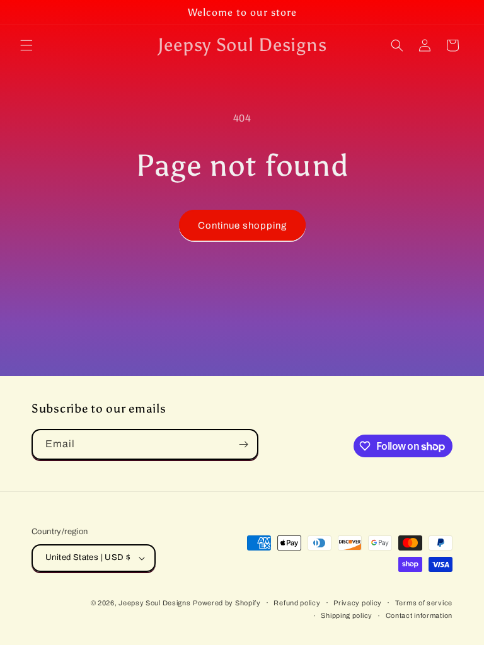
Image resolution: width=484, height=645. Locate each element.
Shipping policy (346, 615)
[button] (26, 45)
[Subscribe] (243, 444)
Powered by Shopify (227, 603)
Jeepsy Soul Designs (154, 603)
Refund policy (297, 603)
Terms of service (423, 603)
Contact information (419, 615)
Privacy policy (357, 603)
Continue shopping (242, 225)
